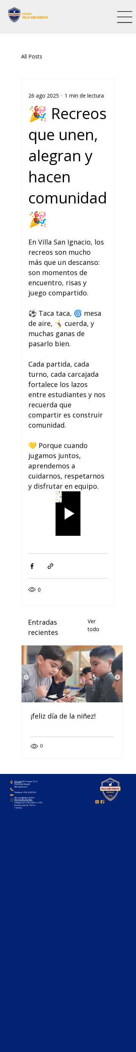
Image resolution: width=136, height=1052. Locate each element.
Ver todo (93, 625)
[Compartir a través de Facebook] (32, 566)
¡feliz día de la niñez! (63, 715)
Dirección (18, 781)
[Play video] (68, 513)
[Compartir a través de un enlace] (50, 566)
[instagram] (97, 802)
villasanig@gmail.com (24, 798)
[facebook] (102, 802)
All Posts (31, 56)
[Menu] (125, 17)
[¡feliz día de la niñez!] (72, 673)
